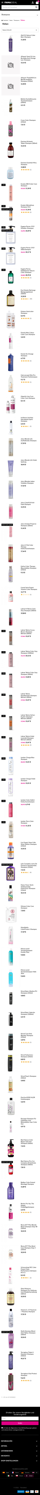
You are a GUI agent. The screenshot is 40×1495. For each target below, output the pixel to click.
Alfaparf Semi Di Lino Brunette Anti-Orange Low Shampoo (28, 58)
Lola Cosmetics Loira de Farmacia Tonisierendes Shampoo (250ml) (29, 865)
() (38, 1)
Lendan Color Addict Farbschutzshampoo (28, 801)
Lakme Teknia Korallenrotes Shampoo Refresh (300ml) (29, 695)
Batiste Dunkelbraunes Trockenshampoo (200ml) (28, 100)
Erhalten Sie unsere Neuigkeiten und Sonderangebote (20, 1414)
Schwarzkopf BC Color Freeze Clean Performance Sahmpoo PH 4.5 (28, 1270)
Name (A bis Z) (20, 30)
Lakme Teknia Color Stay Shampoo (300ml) (29, 673)
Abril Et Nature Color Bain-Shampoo (28, 36)
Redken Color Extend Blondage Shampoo (28, 1183)
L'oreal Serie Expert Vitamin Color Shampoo (29, 588)
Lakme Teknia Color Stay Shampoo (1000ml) (29, 652)
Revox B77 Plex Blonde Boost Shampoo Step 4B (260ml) (29, 1226)
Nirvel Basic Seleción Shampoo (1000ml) (28, 1013)
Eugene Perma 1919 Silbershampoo (27, 248)
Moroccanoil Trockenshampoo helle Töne (28, 971)
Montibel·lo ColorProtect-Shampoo (29, 928)
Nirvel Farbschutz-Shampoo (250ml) (27, 1056)
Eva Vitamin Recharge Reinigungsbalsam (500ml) (28, 291)
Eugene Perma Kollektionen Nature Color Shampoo (27, 270)
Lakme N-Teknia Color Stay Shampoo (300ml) (28, 609)
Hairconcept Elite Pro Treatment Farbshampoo (29, 376)
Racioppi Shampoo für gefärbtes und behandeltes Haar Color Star (29, 1121)
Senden (20, 1423)
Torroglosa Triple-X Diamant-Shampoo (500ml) (27, 1354)
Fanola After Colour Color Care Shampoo (28, 333)
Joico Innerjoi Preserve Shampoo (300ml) (28, 524)
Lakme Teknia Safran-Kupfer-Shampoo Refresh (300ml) (28, 716)
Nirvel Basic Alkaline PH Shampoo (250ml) (29, 992)
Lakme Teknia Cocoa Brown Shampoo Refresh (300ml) (28, 631)
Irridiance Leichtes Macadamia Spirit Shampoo (27, 419)
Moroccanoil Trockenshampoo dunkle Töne (26, 950)
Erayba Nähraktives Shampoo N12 (27, 206)
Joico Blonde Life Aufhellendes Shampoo (29, 439)
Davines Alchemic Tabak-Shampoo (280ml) (29, 142)
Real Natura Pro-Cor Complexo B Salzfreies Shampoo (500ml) (28, 1162)
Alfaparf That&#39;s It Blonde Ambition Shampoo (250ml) (28, 79)
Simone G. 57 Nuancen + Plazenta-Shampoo (28, 1310)
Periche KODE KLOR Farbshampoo (28, 1098)
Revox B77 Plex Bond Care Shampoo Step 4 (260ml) (28, 1247)
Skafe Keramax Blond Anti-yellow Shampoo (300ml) (28, 1332)
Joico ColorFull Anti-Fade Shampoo (28, 503)
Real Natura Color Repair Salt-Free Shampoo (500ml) (27, 1141)
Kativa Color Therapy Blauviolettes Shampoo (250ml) (28, 568)
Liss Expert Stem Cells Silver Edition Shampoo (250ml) (29, 844)
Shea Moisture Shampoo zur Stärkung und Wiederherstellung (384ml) (29, 1291)
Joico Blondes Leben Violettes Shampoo (28, 482)
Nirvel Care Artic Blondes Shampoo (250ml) (27, 1035)
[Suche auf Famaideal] (36, 5)
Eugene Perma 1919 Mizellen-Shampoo (27, 227)
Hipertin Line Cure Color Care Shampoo (28, 397)
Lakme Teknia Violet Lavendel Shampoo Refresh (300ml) (27, 738)
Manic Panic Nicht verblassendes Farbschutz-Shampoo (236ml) (28, 887)
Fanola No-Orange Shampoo (27, 355)
